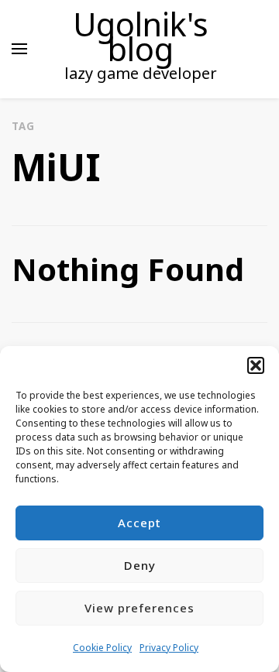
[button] (256, 365)
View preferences (139, 607)
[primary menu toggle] (19, 48)
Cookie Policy (102, 647)
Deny (140, 565)
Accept (139, 522)
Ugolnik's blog (140, 36)
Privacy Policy (169, 647)
